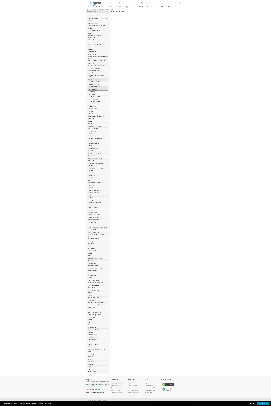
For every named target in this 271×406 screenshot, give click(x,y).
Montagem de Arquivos (150, 390)
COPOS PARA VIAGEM (94, 101)
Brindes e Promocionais (94, 68)
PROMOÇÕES (91, 307)
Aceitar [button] (263, 403)
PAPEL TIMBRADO (92, 270)
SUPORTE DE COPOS (93, 337)
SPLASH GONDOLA (93, 334)
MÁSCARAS (91, 243)
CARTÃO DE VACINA (93, 128)
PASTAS (90, 278)
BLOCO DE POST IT (93, 54)
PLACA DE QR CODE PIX (94, 280)
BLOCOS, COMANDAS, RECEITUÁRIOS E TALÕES (98, 57)
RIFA (89, 324)
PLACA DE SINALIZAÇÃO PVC (95, 283)
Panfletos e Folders (93, 265)
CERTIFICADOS (91, 155)
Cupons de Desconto (132, 387)
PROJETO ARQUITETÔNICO (95, 305)
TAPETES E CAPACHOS (94, 344)
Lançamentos (91, 224)
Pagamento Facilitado (133, 390)
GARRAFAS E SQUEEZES (94, 215)
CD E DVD (90, 151)
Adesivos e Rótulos (93, 23)
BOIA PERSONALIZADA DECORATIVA (97, 60)
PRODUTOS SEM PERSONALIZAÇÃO (97, 302)
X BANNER (90, 366)
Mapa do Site (114, 395)
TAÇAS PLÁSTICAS (93, 109)
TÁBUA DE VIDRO (92, 339)
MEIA (89, 246)
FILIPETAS (90, 197)
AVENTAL (90, 28)
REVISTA (90, 322)
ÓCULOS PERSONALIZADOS (95, 258)
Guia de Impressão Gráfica (150, 387)
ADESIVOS (90, 21)
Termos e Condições (115, 387)
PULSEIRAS (91, 310)
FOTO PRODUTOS (92, 212)
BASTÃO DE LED (92, 52)
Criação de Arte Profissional (134, 392)
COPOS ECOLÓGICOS (94, 99)
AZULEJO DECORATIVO (94, 30)
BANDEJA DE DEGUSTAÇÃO (95, 44)
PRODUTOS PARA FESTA (94, 300)
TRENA (89, 352)
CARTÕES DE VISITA (93, 136)
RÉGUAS (90, 320)
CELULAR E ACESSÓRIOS (94, 153)
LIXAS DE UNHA (92, 229)
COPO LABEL (92, 94)
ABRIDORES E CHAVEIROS (94, 16)
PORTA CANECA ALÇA (93, 285)
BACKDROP (91, 33)
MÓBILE (90, 253)
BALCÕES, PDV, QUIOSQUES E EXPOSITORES (95, 36)
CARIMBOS (91, 121)
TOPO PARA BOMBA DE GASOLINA (96, 349)
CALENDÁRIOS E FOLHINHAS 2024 (97, 73)
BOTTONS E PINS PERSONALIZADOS (97, 65)
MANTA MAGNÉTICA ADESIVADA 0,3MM (96, 235)
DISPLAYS (90, 180)
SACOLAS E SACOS (93, 329)
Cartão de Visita (92, 131)
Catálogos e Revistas (93, 148)
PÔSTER (90, 295)
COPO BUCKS (92, 91)
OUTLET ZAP (91, 260)
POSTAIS (90, 292)
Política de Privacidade (116, 385)
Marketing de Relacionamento (95, 241)
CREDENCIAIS (91, 175)
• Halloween (91, 369)
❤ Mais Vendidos (92, 371)
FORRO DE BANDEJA (93, 207)
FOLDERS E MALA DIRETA (94, 202)
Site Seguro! (169, 384)
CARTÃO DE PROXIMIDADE (94, 126)
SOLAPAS (90, 332)
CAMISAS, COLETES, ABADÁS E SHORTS (96, 76)
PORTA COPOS (91, 287)
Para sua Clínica (92, 275)
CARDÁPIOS (91, 118)
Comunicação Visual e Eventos (95, 163)
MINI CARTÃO (91, 248)
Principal (87, 9)
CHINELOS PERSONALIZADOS (95, 158)
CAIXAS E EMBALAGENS (94, 70)
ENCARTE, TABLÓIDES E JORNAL (96, 183)
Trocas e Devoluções (115, 390)
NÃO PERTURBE (92, 255)
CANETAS (90, 111)
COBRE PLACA (91, 160)
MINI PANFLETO (92, 251)
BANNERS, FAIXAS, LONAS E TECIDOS (97, 47)
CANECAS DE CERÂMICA (95, 82)
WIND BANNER (91, 359)
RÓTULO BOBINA (92, 327)
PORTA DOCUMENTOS (93, 290)
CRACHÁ (90, 173)
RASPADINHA (91, 317)
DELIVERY (90, 178)
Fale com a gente (148, 392)
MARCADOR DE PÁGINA (94, 238)
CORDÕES (90, 170)
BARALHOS (91, 49)
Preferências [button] (253, 403)
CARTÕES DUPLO (92, 141)
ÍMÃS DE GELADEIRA (93, 217)
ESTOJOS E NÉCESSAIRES (94, 190)
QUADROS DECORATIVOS (94, 312)
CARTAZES (90, 133)
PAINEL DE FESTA (92, 263)
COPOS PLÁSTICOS (94, 104)
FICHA (89, 195)
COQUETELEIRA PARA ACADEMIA (96, 168)
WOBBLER (90, 364)
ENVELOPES (91, 185)
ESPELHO (90, 187)
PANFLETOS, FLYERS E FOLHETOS (96, 268)
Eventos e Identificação (93, 192)
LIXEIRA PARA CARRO (93, 232)
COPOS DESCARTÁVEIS (94, 96)
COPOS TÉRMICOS (93, 106)
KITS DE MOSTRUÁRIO (93, 222)
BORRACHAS (91, 63)
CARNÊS (90, 123)
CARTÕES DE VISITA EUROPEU (95, 138)
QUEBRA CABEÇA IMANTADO (95, 315)
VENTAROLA (91, 354)
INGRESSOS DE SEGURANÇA (95, 220)
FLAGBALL (90, 200)
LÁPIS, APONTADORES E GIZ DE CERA (97, 227)
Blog (146, 383)
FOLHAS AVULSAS (92, 205)
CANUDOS (90, 114)
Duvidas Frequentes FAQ (150, 385)
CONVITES (90, 165)
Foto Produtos (91, 210)
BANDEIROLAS (91, 42)
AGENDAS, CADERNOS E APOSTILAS (97, 26)
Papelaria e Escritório (93, 273)
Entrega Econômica (132, 385)
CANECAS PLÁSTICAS (103, 9)
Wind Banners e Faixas (93, 361)
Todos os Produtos (92, 347)
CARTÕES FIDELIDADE (93, 143)
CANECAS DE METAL (94, 84)
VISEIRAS (90, 356)
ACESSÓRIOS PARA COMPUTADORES (97, 18)
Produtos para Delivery (93, 297)
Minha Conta (131, 383)
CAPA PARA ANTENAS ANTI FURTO (96, 116)
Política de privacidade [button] (45, 403)
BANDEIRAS (91, 39)
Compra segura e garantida (117, 383)
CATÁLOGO (90, 146)
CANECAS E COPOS (94, 9)
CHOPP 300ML (111, 9)
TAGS (89, 342)
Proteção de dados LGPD (116, 392)
